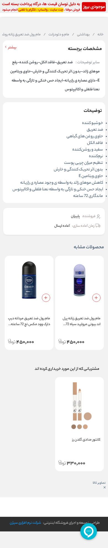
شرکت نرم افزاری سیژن (25, 523)
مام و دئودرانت (56, 35)
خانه (98, 35)
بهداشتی (81, 35)
